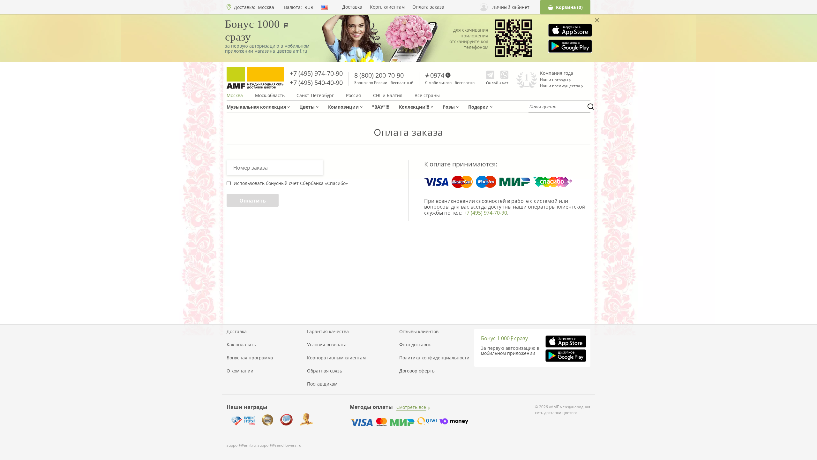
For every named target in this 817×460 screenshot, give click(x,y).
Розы (449, 107)
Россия (353, 95)
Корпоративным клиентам (336, 357)
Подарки (478, 107)
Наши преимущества (560, 86)
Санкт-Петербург (315, 95)
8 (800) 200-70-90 (379, 75)
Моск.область (270, 95)
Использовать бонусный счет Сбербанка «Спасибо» (291, 183)
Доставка (352, 7)
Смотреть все (411, 407)
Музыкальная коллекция (256, 107)
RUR (308, 7)
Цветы (307, 107)
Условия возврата (327, 344)
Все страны (427, 95)
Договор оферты (417, 370)
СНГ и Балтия (387, 95)
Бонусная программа (250, 357)
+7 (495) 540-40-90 (316, 82)
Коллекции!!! (414, 107)
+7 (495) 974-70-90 (316, 73)
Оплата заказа (428, 7)
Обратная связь (324, 370)
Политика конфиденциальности (434, 357)
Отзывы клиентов (418, 331)
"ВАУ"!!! (380, 107)
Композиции (343, 107)
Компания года (556, 73)
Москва (266, 7)
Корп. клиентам (387, 7)
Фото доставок (415, 344)
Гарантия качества (328, 331)
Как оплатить (241, 344)
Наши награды (554, 80)
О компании (240, 370)
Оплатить (252, 200)
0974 (437, 75)
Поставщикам (322, 384)
